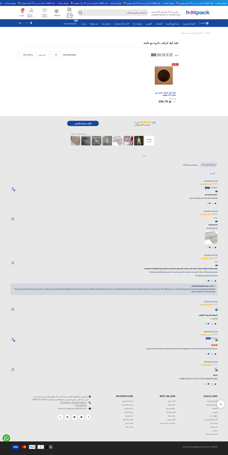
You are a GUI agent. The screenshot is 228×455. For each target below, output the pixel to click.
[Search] (112, 12)
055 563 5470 (81, 405)
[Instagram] (81, 417)
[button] (141, 12)
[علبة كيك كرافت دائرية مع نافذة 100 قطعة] (164, 76)
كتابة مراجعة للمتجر (83, 123)
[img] (145, 122)
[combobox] (116, 12)
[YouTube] (67, 417)
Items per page (69, 55)
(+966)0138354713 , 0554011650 (73, 402)
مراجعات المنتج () (190, 165)
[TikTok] (74, 417)
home (207, 33)
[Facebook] (88, 417)
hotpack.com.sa (211, 181)
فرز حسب (41, 55)
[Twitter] (60, 417)
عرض (177, 55)
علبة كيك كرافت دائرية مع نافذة (191, 33)
